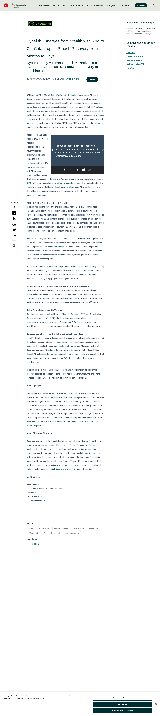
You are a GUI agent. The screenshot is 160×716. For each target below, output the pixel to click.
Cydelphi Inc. (73, 78)
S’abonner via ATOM (135, 64)
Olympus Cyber (43, 298)
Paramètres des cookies (122, 698)
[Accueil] (15, 5)
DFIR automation (34, 533)
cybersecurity (93, 528)
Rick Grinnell (63, 346)
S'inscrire (141, 5)
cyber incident (55, 533)
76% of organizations (66, 183)
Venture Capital (43, 528)
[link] (42, 5)
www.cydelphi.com (35, 425)
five (58, 179)
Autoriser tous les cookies (122, 711)
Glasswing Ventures (64, 469)
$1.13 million (32, 183)
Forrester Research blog (51, 266)
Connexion (126, 5)
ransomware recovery (72, 533)
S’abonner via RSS (134, 60)
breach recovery (78, 528)
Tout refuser (122, 704)
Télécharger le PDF (135, 56)
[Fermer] (156, 704)
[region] (80, 704)
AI (44, 533)
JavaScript (131, 68)
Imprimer (130, 52)
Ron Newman (58, 247)
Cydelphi (72, 95)
